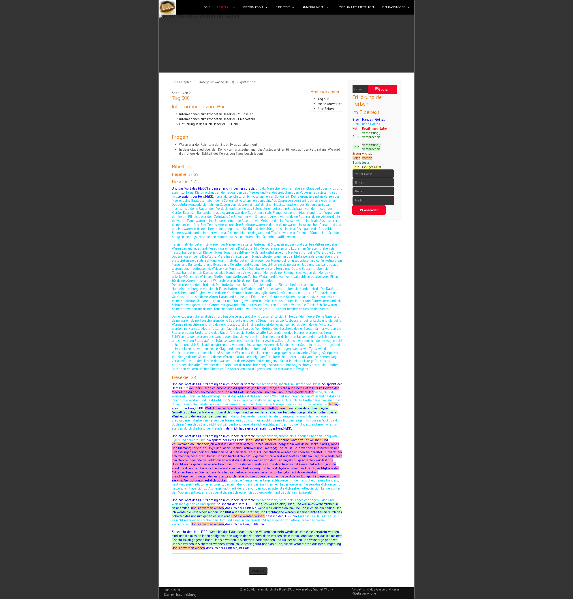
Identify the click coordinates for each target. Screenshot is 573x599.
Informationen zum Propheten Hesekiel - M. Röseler (216, 114)
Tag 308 (323, 99)
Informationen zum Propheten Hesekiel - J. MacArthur (217, 119)
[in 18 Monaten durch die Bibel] (167, 7)
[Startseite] (286, 41)
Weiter (257, 571)
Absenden (370, 210)
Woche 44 (222, 82)
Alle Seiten (326, 109)
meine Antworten (330, 104)
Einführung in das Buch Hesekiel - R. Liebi (208, 124)
